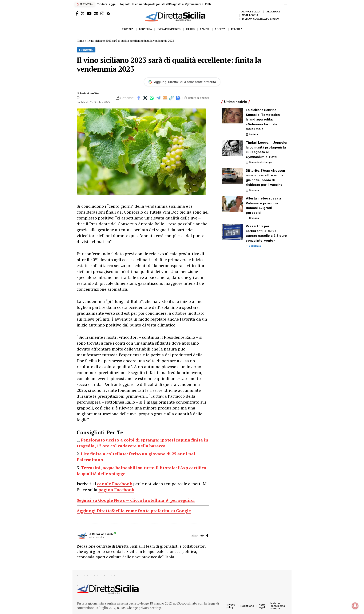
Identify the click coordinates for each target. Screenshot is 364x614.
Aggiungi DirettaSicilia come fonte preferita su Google (134, 511)
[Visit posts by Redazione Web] (82, 536)
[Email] (165, 98)
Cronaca (254, 190)
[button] (285, 4)
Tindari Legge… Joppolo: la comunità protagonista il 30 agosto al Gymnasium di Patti (154, 4)
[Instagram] (102, 13)
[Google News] (96, 13)
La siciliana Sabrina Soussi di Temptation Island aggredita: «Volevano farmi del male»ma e (263, 119)
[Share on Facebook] (139, 98)
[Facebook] (77, 13)
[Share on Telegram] (158, 98)
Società (253, 134)
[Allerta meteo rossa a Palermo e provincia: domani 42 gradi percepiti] (232, 204)
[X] (82, 13)
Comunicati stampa (260, 162)
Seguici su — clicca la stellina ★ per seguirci (136, 500)
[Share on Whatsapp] (152, 98)
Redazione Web (90, 93)
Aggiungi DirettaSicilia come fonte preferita (185, 82)
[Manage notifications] (355, 605)
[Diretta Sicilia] (108, 589)
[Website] (202, 536)
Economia (86, 50)
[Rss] (108, 13)
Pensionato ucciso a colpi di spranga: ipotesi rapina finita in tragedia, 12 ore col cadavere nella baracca (142, 443)
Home (80, 41)
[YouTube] (89, 13)
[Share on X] (145, 98)
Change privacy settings (144, 608)
